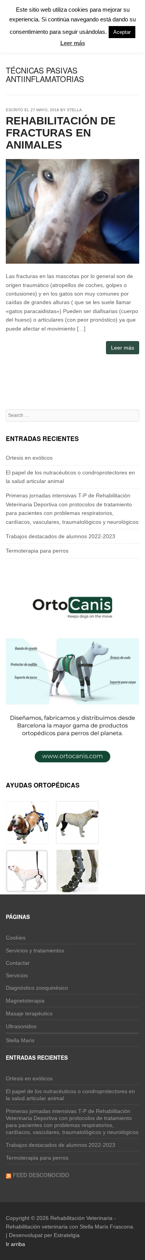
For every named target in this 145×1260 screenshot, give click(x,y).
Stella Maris (20, 1040)
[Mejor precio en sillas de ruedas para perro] (27, 839)
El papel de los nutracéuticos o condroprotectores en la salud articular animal (70, 1094)
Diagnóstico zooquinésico (37, 988)
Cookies (16, 937)
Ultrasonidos (21, 1026)
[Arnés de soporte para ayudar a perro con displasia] (27, 888)
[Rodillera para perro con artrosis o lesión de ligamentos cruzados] (77, 839)
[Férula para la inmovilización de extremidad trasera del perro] (77, 888)
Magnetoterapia (25, 1001)
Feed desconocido (41, 1175)
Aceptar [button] (122, 32)
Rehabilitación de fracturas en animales (61, 133)
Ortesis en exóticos (29, 458)
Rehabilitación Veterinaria (81, 1218)
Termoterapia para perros (37, 551)
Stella (74, 110)
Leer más (122, 348)
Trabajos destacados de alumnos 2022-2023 (60, 536)
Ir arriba (15, 1244)
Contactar (18, 963)
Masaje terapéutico (29, 1013)
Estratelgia (67, 1235)
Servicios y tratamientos (35, 950)
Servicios (17, 975)
